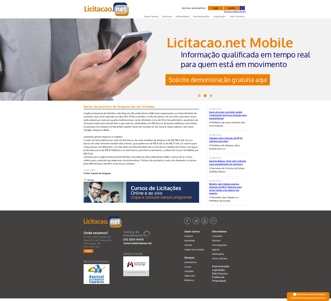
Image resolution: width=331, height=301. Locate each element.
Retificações (218, 254)
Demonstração (201, 16)
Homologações (219, 245)
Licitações (217, 236)
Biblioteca (189, 280)
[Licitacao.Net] (107, 9)
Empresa (188, 236)
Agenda (215, 249)
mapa (88, 251)
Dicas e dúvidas (219, 258)
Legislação (219, 16)
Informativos (183, 16)
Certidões (189, 271)
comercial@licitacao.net (137, 243)
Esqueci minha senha (235, 11)
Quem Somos (151, 16)
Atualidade (189, 240)
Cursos (187, 267)
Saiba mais (189, 276)
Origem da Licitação (194, 249)
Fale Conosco (237, 16)
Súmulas (216, 240)
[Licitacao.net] (103, 222)
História (188, 245)
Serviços (167, 16)
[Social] (136, 265)
